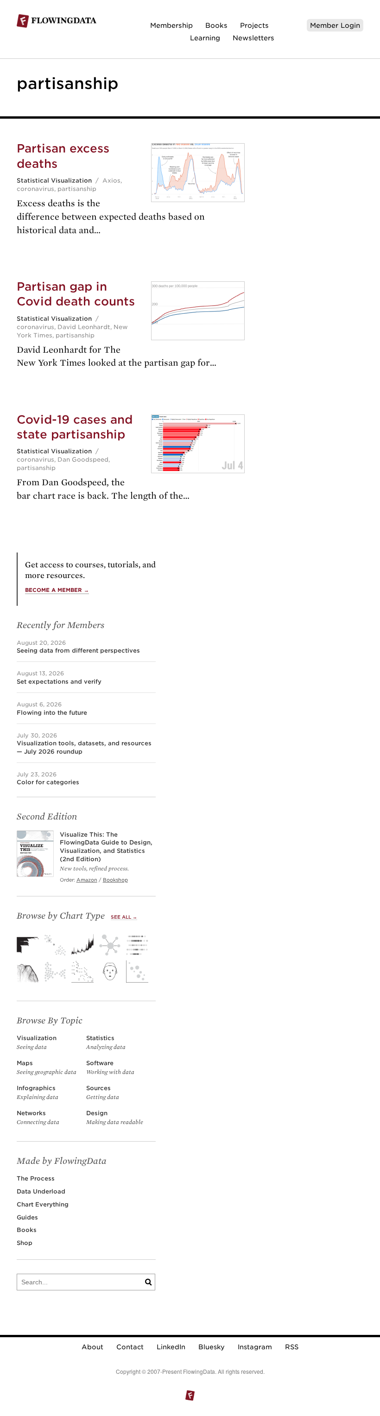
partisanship (76, 188)
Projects (254, 25)
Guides (27, 1217)
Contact (130, 1347)
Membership (171, 25)
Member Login (335, 25)
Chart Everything (43, 1204)
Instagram (255, 1347)
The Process (36, 1178)
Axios (111, 180)
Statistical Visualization (54, 180)
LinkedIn (171, 1347)
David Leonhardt (83, 327)
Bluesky (211, 1347)
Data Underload (41, 1191)
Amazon (86, 880)
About (92, 1347)
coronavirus (35, 188)
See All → (124, 917)
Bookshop (115, 880)
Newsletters (253, 38)
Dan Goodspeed (82, 459)
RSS (291, 1347)
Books (216, 25)
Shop (24, 1242)
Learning (205, 38)
